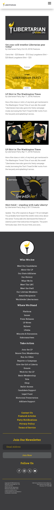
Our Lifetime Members (27, 292)
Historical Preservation (27, 397)
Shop (27, 383)
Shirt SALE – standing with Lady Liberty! (26, 205)
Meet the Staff (27, 288)
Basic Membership (27, 375)
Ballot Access (27, 386)
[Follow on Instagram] (24, 471)
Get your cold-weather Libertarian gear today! (25, 45)
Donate (27, 368)
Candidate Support (27, 390)
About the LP (27, 269)
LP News (27, 322)
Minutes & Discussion (27, 333)
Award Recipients (27, 295)
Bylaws (27, 326)
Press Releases (27, 319)
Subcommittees (27, 337)
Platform (27, 311)
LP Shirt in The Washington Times (23, 94)
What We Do (27, 280)
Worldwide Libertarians (27, 299)
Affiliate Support (27, 401)
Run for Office (27, 357)
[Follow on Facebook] (19, 471)
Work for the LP (27, 372)
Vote (27, 379)
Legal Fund (27, 394)
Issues (27, 315)
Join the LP (27, 349)
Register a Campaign (27, 360)
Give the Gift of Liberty (27, 364)
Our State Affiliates (27, 273)
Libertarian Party (14, 49)
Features (36, 49)
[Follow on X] (30, 471)
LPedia (27, 330)
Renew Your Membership (27, 353)
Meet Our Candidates (27, 266)
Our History (27, 277)
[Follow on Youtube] (35, 471)
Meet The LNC (27, 284)
